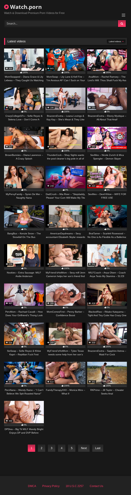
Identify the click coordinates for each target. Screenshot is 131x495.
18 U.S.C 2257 (75, 486)
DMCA (32, 486)
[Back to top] (120, 485)
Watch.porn (25, 6)
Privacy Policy (51, 486)
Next (84, 448)
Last (97, 448)
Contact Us (96, 486)
